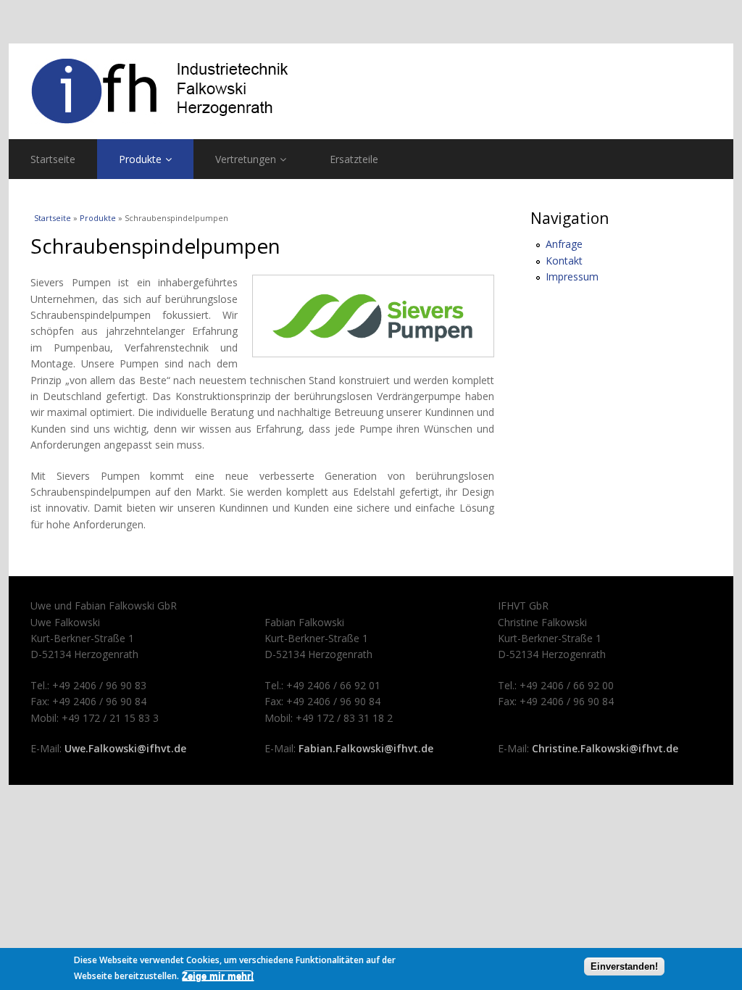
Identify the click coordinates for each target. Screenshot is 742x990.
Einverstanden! (624, 966)
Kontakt (564, 260)
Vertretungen (245, 159)
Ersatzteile (354, 159)
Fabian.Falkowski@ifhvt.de (366, 748)
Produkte (140, 159)
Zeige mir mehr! (218, 975)
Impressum (572, 276)
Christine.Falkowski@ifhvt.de (605, 748)
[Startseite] (371, 91)
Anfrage (564, 244)
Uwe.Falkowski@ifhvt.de (125, 748)
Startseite (52, 159)
